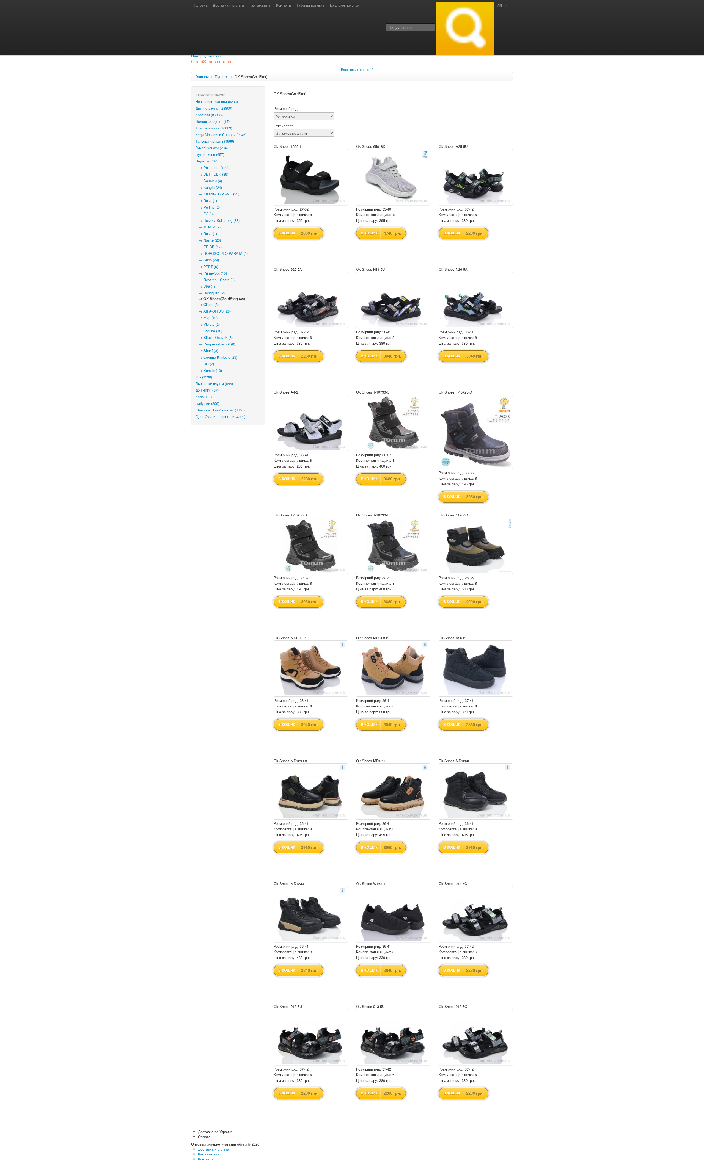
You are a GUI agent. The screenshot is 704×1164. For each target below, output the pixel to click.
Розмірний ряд (286, 108)
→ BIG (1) (205, 286)
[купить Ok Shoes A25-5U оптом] (476, 177)
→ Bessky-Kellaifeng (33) (218, 220)
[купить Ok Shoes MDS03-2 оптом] (393, 668)
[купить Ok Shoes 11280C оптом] (476, 546)
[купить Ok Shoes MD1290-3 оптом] (311, 791)
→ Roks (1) (206, 200)
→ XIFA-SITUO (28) (213, 311)
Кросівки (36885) (209, 114)
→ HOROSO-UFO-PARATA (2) (222, 253)
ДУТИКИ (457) (207, 390)
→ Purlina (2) (208, 207)
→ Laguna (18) (209, 330)
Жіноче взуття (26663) (214, 128)
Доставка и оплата (228, 5)
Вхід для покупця (344, 5)
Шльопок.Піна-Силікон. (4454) (220, 410)
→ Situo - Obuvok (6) (214, 337)
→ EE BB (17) (209, 246)
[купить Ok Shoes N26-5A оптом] (476, 300)
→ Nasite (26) (208, 240)
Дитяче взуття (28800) (214, 108)
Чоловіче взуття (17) (213, 121)
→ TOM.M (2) (208, 227)
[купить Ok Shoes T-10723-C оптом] (476, 432)
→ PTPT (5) (207, 266)
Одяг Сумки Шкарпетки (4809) (220, 416)
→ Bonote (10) (209, 370)
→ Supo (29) (207, 259)
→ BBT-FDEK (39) (212, 174)
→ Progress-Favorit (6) (215, 344)
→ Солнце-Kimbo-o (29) (216, 357)
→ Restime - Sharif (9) (215, 279)
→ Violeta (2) (208, 324)
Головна (200, 5)
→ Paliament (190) (212, 167)
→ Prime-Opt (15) (211, 273)
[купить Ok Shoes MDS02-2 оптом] (311, 668)
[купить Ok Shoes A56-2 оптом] (476, 668)
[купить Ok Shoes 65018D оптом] (393, 177)
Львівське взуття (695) (214, 383)
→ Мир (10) (207, 317)
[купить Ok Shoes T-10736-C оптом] (393, 423)
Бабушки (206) (207, 403)
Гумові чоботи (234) (212, 147)
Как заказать (260, 5)
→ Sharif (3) (207, 350)
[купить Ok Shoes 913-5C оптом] (476, 914)
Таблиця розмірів (310, 5)
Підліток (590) (207, 161)
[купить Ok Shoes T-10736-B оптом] (311, 546)
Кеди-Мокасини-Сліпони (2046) (221, 134)
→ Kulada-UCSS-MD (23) (217, 194)
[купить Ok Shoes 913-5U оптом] (311, 1037)
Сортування (283, 125)
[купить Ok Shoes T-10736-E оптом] (393, 546)
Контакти (283, 5)
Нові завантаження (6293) (217, 101)
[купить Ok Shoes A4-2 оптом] (311, 423)
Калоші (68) (205, 396)
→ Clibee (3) (207, 304)
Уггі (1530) (204, 377)
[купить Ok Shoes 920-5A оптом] (311, 300)
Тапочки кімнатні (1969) (215, 141)
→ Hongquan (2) (210, 292)
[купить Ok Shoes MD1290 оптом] (393, 791)
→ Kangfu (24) (209, 187)
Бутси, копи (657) (210, 154)
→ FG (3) (205, 213)
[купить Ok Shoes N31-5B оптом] (393, 300)
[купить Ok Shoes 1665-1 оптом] (311, 177)
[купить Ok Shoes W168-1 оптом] (393, 914)
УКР (501, 5)
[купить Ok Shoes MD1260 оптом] (476, 791)
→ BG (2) (205, 363)
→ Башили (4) (209, 180)
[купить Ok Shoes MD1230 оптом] (311, 914)
